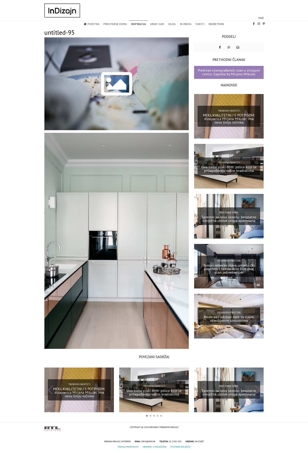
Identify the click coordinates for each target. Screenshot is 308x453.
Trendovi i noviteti (229, 110)
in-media (185, 24)
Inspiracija (138, 24)
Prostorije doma (115, 24)
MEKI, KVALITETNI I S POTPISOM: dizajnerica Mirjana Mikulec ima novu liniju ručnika (229, 119)
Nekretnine (216, 24)
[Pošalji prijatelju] (237, 47)
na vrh (260, 427)
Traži (261, 18)
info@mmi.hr (148, 441)
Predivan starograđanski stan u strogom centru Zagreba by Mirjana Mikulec (229, 72)
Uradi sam (157, 24)
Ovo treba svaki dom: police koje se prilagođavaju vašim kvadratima (228, 169)
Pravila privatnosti (128, 446)
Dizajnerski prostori (229, 260)
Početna (93, 24)
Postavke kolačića (180, 446)
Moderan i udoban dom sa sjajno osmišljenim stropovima (229, 319)
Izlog (172, 24)
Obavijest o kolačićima (154, 446)
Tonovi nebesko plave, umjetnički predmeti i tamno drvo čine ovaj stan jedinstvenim (229, 269)
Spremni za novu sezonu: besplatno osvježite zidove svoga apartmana (229, 219)
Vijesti (200, 24)
